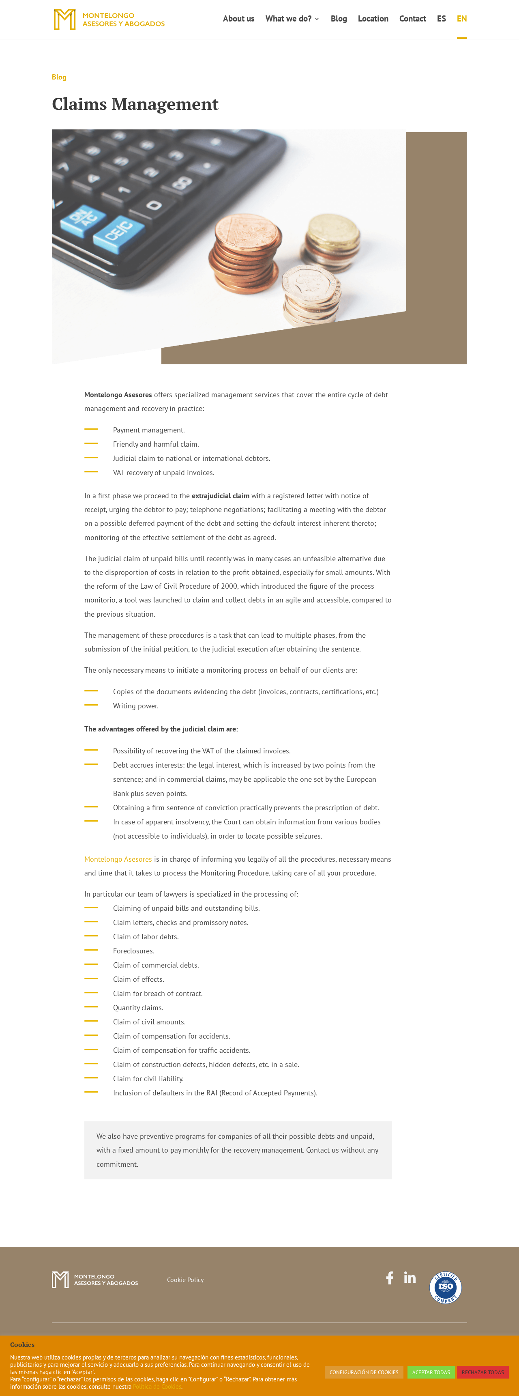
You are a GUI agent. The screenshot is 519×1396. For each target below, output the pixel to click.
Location (373, 20)
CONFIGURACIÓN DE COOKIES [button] (364, 1372)
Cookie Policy (185, 1280)
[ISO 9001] (445, 1287)
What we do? (289, 20)
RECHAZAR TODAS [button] (483, 1372)
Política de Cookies (157, 1386)
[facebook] (390, 1287)
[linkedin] (410, 1287)
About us (239, 20)
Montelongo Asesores (118, 859)
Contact (412, 20)
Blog (339, 20)
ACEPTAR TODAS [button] (431, 1372)
